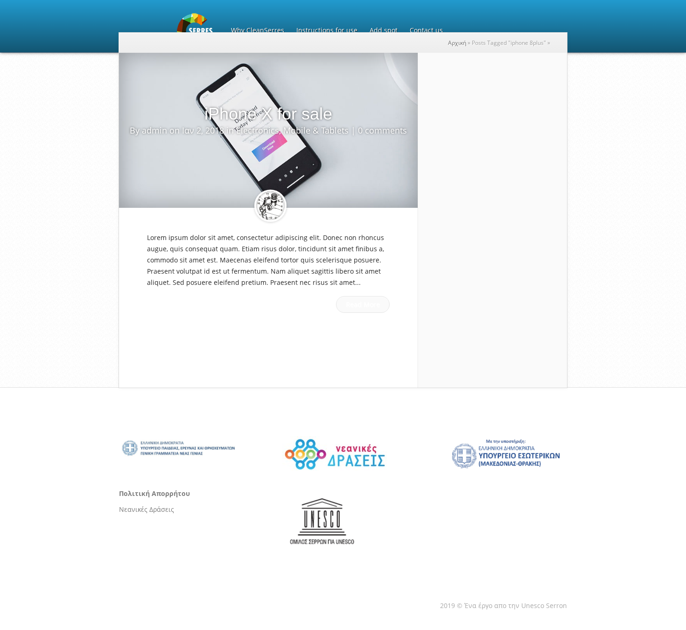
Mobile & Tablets (316, 130)
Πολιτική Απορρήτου (154, 493)
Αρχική (457, 43)
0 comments (382, 130)
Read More (363, 304)
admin (154, 130)
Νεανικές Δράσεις (146, 509)
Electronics (257, 130)
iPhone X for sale (268, 113)
